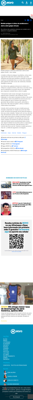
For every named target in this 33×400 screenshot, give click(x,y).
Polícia (5, 350)
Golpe (9, 133)
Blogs (5, 339)
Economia (5, 343)
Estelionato (4, 133)
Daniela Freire (12, 376)
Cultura (5, 353)
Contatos (6, 365)
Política (5, 351)
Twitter (15, 146)
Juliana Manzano (13, 384)
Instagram (16, 144)
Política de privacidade (19, 365)
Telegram (19, 141)
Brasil (5, 340)
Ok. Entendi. (16, 397)
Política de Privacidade (16, 251)
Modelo (19, 133)
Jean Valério (11, 372)
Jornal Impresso (5, 358)
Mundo (5, 347)
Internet (14, 133)
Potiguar (24, 133)
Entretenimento (5, 356)
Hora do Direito (12, 380)
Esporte (5, 345)
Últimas (5, 354)
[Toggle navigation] (31, 3)
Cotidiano (5, 342)
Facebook (20, 148)
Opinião (5, 348)
